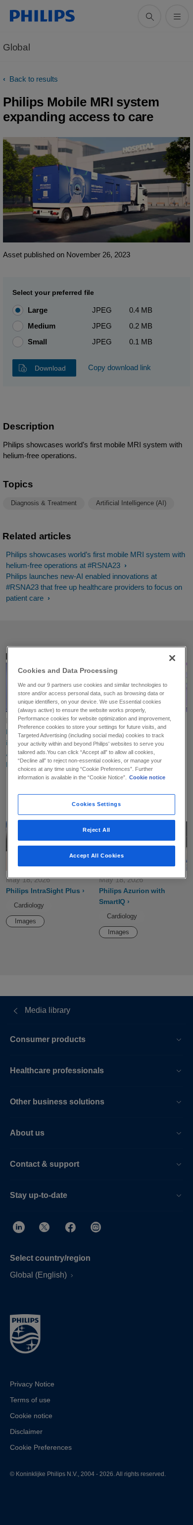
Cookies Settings (96, 804)
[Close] (172, 658)
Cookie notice (147, 777)
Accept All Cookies (96, 855)
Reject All (96, 830)
